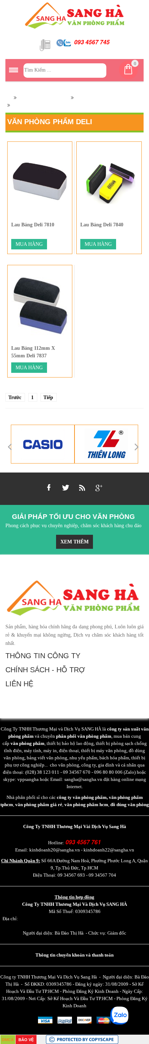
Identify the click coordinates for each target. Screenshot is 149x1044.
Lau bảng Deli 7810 (32, 224)
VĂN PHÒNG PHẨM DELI (106, 97)
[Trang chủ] (7, 97)
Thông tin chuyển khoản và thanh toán (74, 955)
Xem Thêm (74, 541)
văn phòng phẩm (27, 743)
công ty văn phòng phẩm (82, 797)
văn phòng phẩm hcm (86, 804)
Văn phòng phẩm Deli (43, 97)
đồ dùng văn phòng (129, 804)
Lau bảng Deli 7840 (101, 224)
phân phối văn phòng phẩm (83, 736)
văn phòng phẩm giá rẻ (38, 804)
